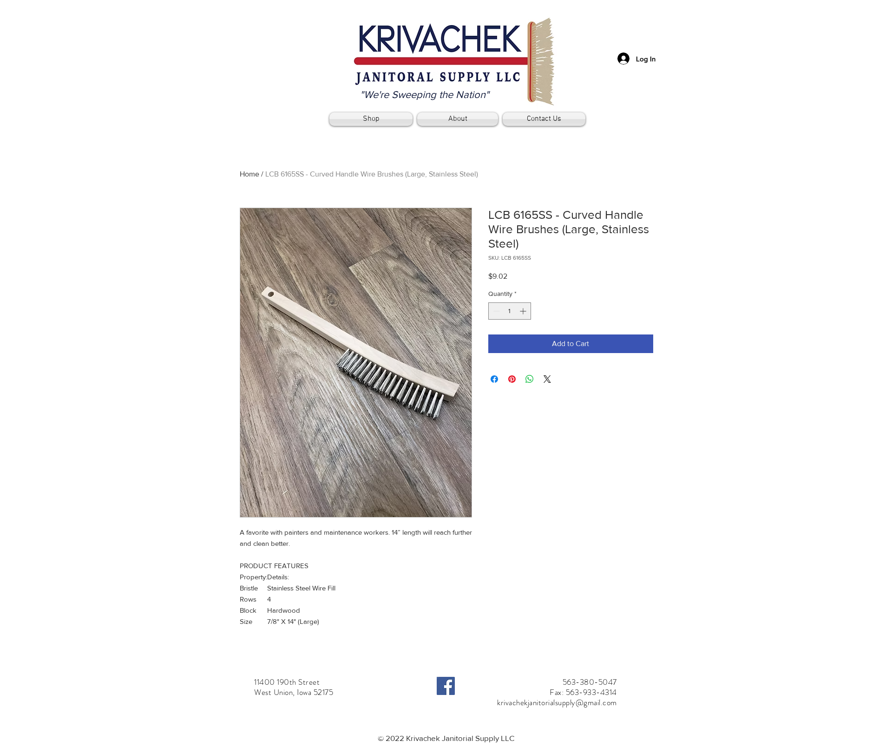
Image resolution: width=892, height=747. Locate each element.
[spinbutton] (509, 311)
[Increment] (524, 311)
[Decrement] (495, 311)
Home (249, 174)
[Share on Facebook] (494, 379)
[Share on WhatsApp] (529, 379)
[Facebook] (446, 686)
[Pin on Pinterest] (512, 379)
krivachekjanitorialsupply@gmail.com (557, 702)
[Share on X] (547, 379)
